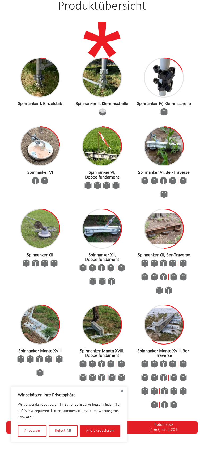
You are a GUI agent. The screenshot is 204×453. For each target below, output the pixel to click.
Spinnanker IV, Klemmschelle (164, 104)
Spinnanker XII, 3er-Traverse (164, 255)
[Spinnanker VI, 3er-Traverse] (164, 164)
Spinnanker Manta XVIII (40, 351)
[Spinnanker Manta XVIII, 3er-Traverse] (164, 343)
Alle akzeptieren (100, 431)
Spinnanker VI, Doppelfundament (102, 175)
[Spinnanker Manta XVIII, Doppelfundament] (102, 343)
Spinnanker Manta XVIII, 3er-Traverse (163, 353)
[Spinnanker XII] (40, 247)
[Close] (122, 391)
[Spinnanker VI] (40, 164)
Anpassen (32, 431)
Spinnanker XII (40, 255)
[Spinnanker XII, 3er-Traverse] (164, 247)
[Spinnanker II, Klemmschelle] (102, 96)
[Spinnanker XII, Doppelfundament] (102, 247)
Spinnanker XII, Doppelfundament (102, 257)
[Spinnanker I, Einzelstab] (40, 96)
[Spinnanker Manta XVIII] (40, 343)
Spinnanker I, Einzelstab (40, 104)
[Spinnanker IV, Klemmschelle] (164, 96)
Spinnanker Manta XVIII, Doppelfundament (102, 353)
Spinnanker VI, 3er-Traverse (164, 172)
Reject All (63, 431)
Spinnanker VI (40, 172)
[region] (69, 414)
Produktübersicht (102, 6)
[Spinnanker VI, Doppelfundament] (102, 164)
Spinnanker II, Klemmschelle (102, 104)
